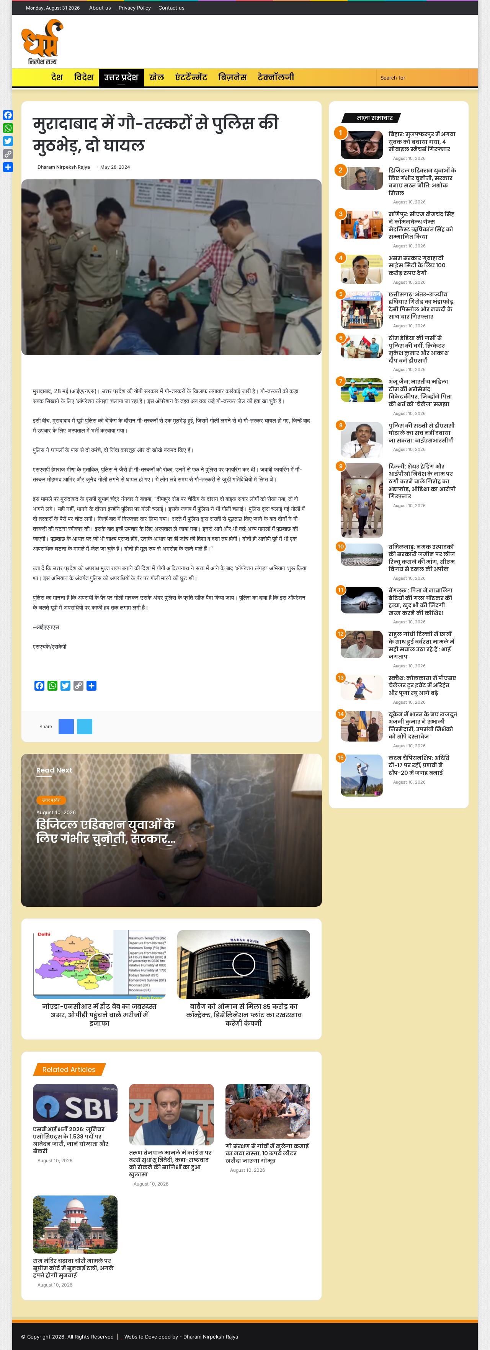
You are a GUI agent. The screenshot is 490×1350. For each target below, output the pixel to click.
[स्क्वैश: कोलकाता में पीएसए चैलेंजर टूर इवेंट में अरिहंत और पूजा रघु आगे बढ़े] (362, 687)
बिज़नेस (232, 77)
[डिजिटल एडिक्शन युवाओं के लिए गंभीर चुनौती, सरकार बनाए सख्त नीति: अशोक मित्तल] (362, 178)
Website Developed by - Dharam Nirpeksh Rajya (181, 1337)
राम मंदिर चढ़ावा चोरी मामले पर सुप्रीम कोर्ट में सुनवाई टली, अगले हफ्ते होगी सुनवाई (73, 1268)
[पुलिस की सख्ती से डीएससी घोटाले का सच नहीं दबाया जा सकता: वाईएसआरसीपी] (362, 440)
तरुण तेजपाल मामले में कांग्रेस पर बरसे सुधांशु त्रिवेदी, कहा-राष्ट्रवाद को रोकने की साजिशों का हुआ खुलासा (170, 1163)
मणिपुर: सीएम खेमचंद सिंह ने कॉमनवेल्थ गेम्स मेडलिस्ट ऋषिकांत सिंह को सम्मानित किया (421, 225)
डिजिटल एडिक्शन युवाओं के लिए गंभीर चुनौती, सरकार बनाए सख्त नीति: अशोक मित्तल (115, 839)
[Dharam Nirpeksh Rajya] (42, 42)
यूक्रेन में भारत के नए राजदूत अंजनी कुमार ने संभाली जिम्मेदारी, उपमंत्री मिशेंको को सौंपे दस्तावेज (423, 726)
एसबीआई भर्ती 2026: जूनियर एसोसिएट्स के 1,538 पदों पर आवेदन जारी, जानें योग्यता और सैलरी (70, 1140)
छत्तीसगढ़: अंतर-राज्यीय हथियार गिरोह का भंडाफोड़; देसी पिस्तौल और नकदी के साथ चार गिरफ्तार (422, 306)
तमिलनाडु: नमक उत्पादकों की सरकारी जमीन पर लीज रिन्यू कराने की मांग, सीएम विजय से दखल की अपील (422, 558)
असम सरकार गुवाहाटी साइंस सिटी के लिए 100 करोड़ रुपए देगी (417, 265)
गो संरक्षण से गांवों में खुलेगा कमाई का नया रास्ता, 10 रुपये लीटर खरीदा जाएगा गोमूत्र (267, 1153)
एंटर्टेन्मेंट (191, 77)
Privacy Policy (135, 8)
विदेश (84, 77)
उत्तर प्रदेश (121, 77)
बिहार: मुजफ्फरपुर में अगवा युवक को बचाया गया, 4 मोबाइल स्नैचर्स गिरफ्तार (422, 141)
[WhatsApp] (8, 128)
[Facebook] (8, 115)
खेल (156, 77)
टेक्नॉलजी (276, 77)
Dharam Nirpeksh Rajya (64, 167)
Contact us (171, 8)
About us (100, 8)
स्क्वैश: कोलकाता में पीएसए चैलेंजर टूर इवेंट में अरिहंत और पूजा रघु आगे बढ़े (422, 685)
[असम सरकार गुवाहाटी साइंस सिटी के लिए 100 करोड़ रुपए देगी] (362, 269)
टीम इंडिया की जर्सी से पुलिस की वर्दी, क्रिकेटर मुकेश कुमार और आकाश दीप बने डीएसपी (419, 349)
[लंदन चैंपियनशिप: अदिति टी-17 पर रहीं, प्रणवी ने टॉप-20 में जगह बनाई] (362, 776)
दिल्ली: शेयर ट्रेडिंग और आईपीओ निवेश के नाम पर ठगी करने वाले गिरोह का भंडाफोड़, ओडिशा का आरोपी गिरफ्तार (422, 481)
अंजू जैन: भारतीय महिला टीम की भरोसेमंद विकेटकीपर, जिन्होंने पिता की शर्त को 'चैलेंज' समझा (420, 393)
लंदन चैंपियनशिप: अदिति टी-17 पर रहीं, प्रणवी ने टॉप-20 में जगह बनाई (419, 765)
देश (57, 77)
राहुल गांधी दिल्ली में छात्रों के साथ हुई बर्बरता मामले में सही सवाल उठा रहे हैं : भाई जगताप (421, 645)
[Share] (8, 167)
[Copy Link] (8, 154)
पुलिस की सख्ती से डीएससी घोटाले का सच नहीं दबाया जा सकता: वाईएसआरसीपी (422, 433)
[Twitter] (8, 141)
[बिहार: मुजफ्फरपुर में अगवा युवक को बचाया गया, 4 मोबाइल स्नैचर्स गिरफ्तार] (362, 145)
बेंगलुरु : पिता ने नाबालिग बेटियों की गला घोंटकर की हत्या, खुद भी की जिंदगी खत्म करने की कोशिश (420, 602)
